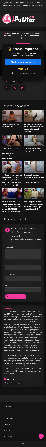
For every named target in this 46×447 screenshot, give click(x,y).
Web (6, 285)
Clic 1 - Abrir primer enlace (23, 62)
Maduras (7, 430)
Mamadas (8, 436)
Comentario (10, 247)
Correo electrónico (12, 274)
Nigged (19, 383)
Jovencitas (8, 418)
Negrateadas (16, 34)
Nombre (8, 263)
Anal (6, 412)
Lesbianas (8, 424)
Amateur (7, 406)
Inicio (8, 34)
